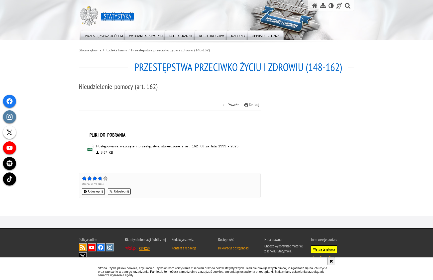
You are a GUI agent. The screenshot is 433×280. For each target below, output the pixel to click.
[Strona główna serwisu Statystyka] (314, 6)
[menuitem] (104, 35)
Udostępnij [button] (95, 191)
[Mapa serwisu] (323, 6)
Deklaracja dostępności (233, 247)
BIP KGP (144, 248)
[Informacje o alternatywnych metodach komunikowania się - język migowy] (339, 6)
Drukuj (254, 105)
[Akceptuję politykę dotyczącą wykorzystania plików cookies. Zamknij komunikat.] (331, 261)
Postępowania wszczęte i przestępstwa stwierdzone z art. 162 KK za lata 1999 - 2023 (167, 146)
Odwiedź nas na (92, 247)
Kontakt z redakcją (184, 247)
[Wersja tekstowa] (331, 6)
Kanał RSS (83, 247)
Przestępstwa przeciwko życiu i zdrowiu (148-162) (170, 50)
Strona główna (90, 50)
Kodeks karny (116, 50)
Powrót (233, 105)
